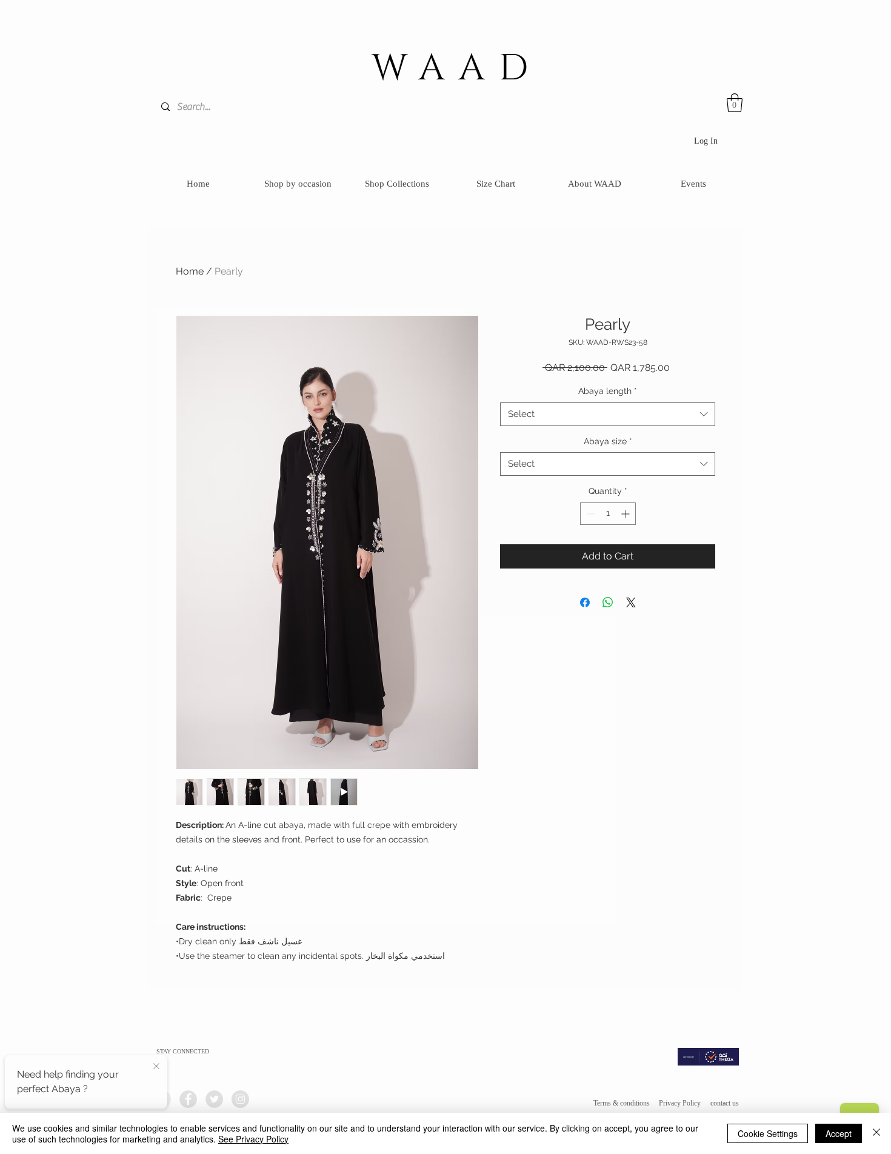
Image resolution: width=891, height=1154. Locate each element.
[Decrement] (589, 513)
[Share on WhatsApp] (608, 602)
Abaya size (608, 441)
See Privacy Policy (253, 1139)
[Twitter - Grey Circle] (214, 1099)
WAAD (457, 68)
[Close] (876, 1133)
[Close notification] (156, 1066)
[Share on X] (631, 602)
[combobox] (607, 414)
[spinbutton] (608, 513)
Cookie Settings (768, 1133)
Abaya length (607, 391)
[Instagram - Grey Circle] (240, 1099)
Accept (839, 1133)
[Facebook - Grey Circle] (188, 1099)
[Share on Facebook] (585, 602)
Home (190, 271)
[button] (735, 102)
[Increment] (626, 513)
